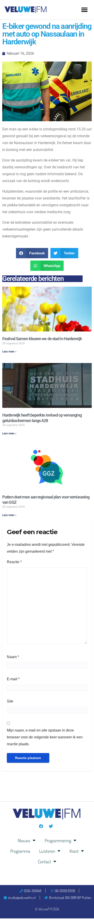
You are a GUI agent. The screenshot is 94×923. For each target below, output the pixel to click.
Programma (20, 851)
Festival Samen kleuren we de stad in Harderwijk (42, 338)
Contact (44, 861)
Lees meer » (9, 351)
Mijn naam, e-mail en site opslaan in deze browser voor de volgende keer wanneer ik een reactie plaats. (45, 737)
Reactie (14, 562)
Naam (13, 657)
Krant (74, 851)
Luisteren (47, 851)
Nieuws (24, 840)
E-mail (13, 679)
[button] (84, 10)
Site (10, 701)
